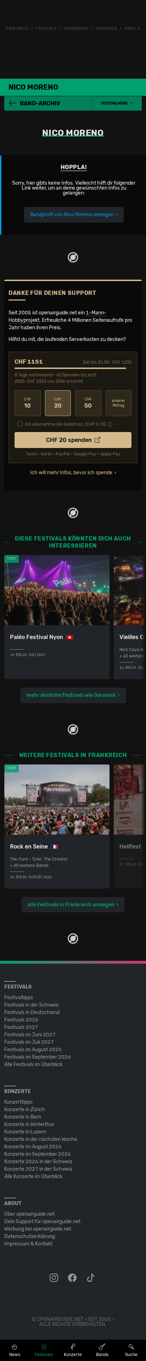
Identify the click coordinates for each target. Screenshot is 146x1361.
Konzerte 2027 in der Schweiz (38, 1169)
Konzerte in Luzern (25, 1132)
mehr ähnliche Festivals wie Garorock (71, 695)
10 (27, 403)
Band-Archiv (40, 103)
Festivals (46, 29)
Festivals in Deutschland (32, 1012)
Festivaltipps (18, 998)
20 (58, 403)
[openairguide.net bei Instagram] (55, 1278)
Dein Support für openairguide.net (42, 1222)
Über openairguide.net (29, 1214)
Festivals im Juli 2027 (29, 1042)
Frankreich (76, 29)
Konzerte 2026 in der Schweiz (38, 1162)
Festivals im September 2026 (37, 1057)
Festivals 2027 (21, 1027)
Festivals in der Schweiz (31, 1005)
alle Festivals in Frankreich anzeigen (71, 905)
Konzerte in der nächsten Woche (40, 1139)
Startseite (17, 29)
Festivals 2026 (21, 1020)
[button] (117, 103)
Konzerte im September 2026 (37, 1154)
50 (88, 403)
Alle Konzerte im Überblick (33, 1177)
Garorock (106, 29)
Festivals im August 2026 (33, 1050)
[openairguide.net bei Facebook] (73, 1278)
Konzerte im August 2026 (33, 1147)
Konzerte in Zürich (24, 1110)
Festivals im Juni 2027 (30, 1035)
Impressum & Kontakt (28, 1244)
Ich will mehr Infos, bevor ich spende (71, 473)
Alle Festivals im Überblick (33, 1065)
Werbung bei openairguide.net (37, 1229)
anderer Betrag (118, 403)
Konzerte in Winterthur (29, 1124)
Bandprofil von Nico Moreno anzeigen (72, 215)
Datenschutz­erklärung (29, 1236)
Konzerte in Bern (22, 1117)
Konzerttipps (18, 1102)
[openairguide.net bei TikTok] (91, 1278)
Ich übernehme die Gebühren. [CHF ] (65, 424)
